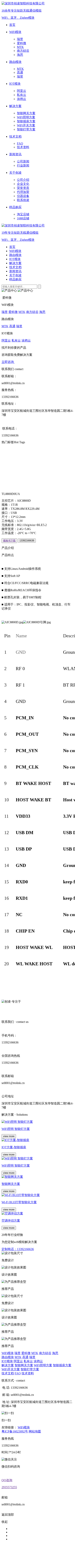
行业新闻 (23, 165)
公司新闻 (23, 161)
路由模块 (15, 255)
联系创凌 (23, 200)
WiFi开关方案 (26, 125)
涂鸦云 (21, 99)
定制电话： (18, 1249)
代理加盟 (23, 192)
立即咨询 (8, 362)
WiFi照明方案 (26, 117)
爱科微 (21, 43)
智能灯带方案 (26, 129)
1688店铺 (23, 218)
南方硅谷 (23, 50)
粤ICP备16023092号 (15, 1431)
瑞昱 (20, 39)
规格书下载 (9, 540)
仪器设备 (23, 196)
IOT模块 (15, 259)
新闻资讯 (15, 271)
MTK (20, 47)
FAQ (20, 143)
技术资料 (23, 147)
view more (8, 1136)
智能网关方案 (26, 113)
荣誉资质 (23, 187)
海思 (20, 54)
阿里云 (21, 90)
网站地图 (35, 1431)
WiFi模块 (15, 251)
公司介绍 (23, 179)
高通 (20, 72)
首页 (12, 247)
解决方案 (15, 263)
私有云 (21, 94)
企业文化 (23, 183)
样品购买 (15, 279)
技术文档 (15, 267)
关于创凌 (15, 275)
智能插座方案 (26, 121)
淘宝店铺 (23, 214)
